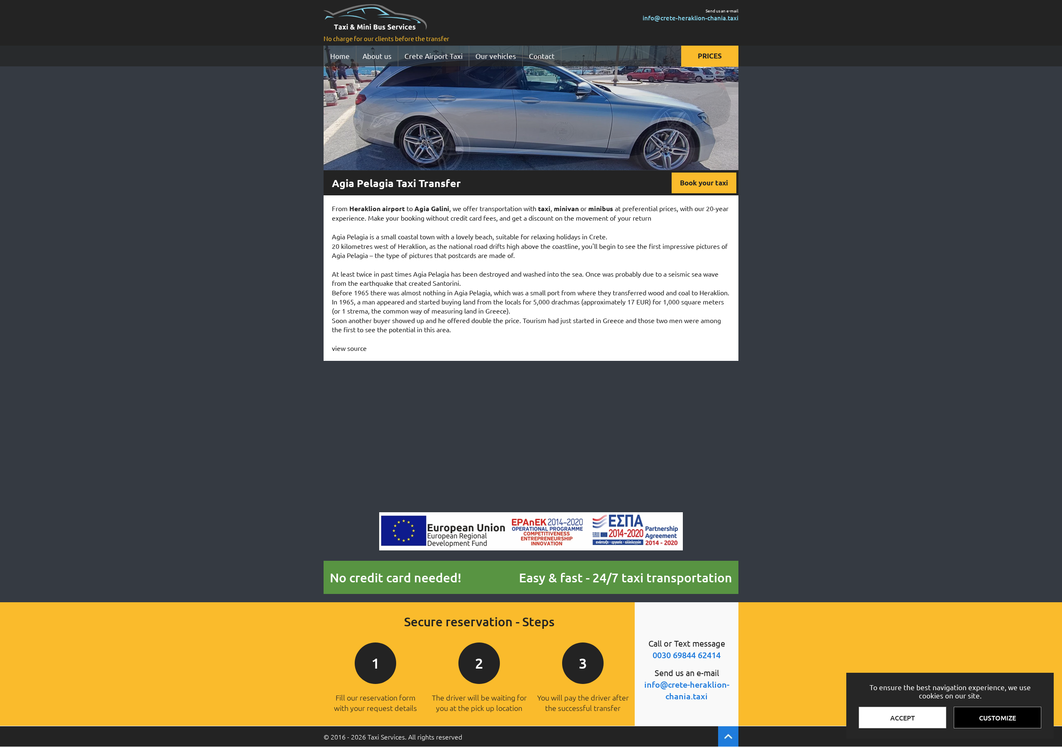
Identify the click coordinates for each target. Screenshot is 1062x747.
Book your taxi (704, 182)
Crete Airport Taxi (433, 55)
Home (340, 55)
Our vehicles (495, 55)
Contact (542, 55)
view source (349, 348)
